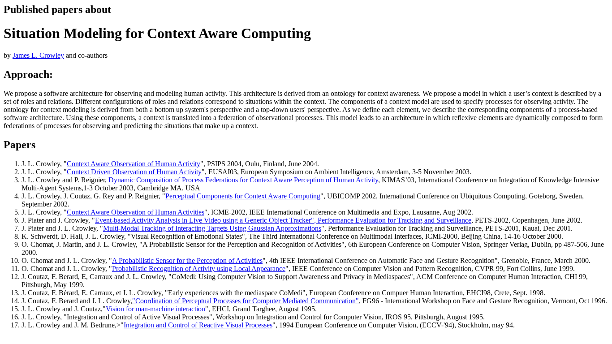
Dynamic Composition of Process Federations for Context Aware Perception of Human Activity (243, 180)
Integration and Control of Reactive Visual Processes (198, 325)
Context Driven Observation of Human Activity (134, 172)
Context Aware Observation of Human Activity (133, 164)
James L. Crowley (38, 55)
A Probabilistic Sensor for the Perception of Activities (187, 260)
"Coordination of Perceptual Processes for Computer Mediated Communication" (245, 301)
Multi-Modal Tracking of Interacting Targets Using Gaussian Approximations (212, 228)
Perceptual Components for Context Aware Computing (242, 196)
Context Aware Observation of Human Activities (135, 212)
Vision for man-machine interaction (155, 309)
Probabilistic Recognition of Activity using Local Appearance (198, 268)
